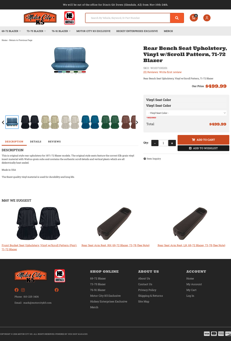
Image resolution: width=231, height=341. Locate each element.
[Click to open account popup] (207, 18)
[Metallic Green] (110, 122)
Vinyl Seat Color (158, 100)
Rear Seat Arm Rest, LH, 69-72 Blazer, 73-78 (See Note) (191, 245)
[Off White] (70, 122)
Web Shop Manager (77, 334)
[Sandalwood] (50, 122)
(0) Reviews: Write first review (162, 72)
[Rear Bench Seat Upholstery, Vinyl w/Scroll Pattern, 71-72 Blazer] (70, 61)
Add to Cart (206, 139)
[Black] (30, 122)
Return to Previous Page (20, 40)
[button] (134, 18)
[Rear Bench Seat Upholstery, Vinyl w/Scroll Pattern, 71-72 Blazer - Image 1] (12, 122)
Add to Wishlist (205, 148)
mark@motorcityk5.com (37, 303)
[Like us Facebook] (17, 290)
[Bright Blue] (90, 122)
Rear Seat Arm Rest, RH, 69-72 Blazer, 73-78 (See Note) (115, 245)
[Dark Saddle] (130, 122)
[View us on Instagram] (23, 290)
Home (4, 40)
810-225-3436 (31, 296)
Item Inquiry (154, 158)
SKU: (146, 68)
